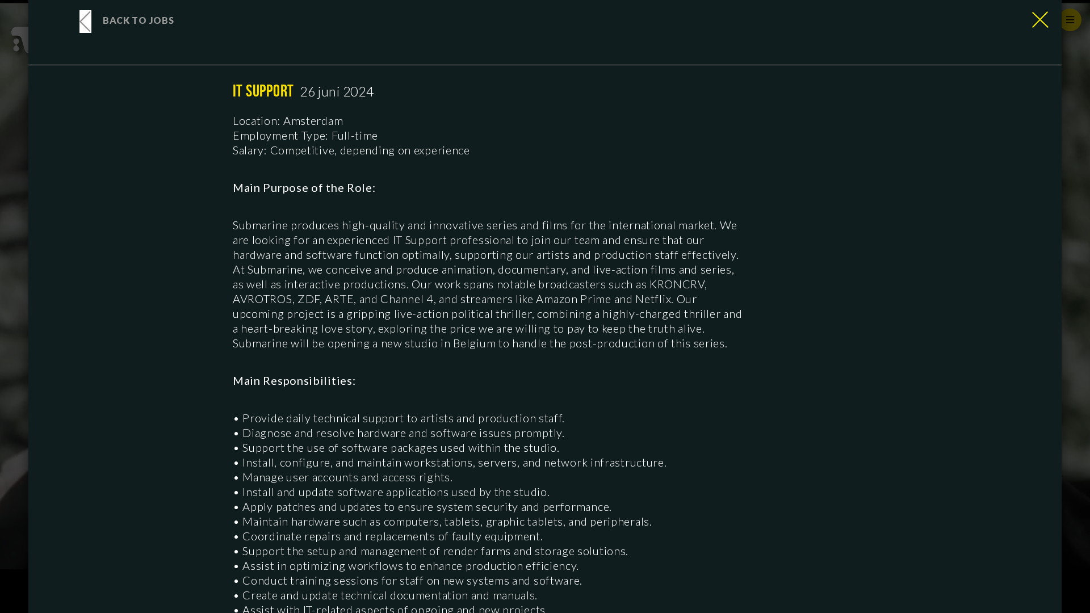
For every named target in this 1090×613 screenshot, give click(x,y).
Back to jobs (138, 20)
